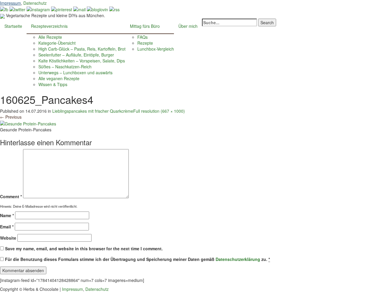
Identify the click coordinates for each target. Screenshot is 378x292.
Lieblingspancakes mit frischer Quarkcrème (92, 111)
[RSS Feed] (114, 9)
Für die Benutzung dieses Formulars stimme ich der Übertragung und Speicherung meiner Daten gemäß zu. (137, 259)
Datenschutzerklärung (238, 259)
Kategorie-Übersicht (57, 43)
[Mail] (79, 9)
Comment (11, 196)
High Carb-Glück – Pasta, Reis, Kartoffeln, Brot (82, 49)
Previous (11, 117)
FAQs (142, 37)
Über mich (188, 26)
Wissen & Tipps (52, 84)
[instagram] (38, 9)
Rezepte (145, 43)
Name (7, 215)
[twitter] (17, 9)
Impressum (10, 3)
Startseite (13, 26)
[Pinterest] (61, 9)
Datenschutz (35, 3)
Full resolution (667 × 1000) (159, 111)
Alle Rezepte (50, 37)
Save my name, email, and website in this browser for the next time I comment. (84, 248)
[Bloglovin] (97, 9)
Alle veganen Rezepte (58, 78)
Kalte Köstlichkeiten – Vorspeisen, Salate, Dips (81, 61)
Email (7, 227)
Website (8, 238)
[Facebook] (4, 9)
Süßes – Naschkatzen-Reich (65, 67)
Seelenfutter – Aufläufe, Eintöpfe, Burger (76, 55)
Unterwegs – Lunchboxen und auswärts (75, 72)
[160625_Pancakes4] (28, 123)
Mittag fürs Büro (145, 26)
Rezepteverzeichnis (49, 26)
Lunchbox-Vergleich (155, 49)
